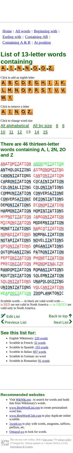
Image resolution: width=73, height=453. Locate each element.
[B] (10, 85)
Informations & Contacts (21, 446)
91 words (44, 360)
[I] (50, 85)
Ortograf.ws (16, 431)
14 (36, 132)
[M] (10, 92)
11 (11, 132)
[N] (17, 92)
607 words (39, 351)
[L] (4, 92)
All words (22, 31)
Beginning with (45, 31)
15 (45, 132)
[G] (37, 85)
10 (3, 132)
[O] (23, 92)
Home (7, 31)
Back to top (59, 316)
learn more (48, 439)
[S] (43, 92)
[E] (30, 85)
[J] (57, 85)
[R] (37, 92)
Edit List (12, 316)
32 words (40, 342)
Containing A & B (16, 42)
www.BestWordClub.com (25, 415)
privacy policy (64, 439)
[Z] (30, 114)
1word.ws (15, 423)
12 (19, 132)
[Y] (10, 100)
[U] (57, 92)
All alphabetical (15, 125)
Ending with (12, 37)
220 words (41, 338)
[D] (23, 85)
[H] (43, 85)
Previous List (15, 322)
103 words (41, 347)
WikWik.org (23, 399)
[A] (4, 85)
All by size (42, 125)
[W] (4, 100)
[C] (17, 85)
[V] (63, 92)
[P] (30, 92)
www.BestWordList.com (24, 407)
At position (42, 42)
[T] (50, 92)
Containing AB (36, 37)
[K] (63, 85)
